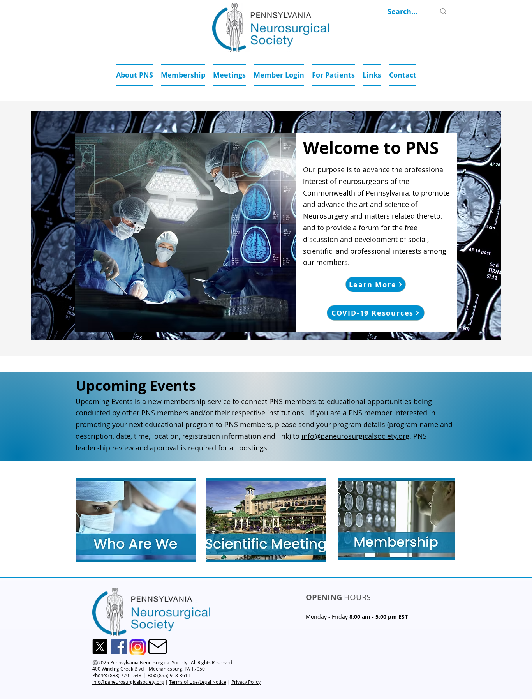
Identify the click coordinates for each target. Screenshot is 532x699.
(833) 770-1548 (125, 675)
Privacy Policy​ (246, 682)
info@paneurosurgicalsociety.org (355, 436)
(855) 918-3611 (173, 675)
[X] (99, 646)
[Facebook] (119, 646)
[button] (229, 75)
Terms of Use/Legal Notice (197, 682)
